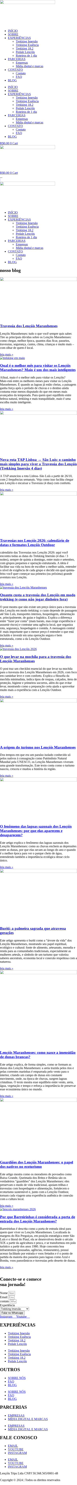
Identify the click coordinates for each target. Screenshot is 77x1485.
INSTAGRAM (17, 1453)
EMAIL (13, 1445)
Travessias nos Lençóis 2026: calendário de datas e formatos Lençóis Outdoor (34, 542)
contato (5, 1301)
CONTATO (15, 69)
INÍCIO (13, 30)
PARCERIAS (16, 59)
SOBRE (13, 34)
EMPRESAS (16, 1415)
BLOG (12, 80)
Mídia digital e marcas (29, 66)
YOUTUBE (15, 1449)
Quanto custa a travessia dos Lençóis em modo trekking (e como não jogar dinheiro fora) (37, 597)
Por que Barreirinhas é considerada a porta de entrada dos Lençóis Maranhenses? (37, 1219)
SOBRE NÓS (17, 1378)
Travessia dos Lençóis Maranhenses (28, 326)
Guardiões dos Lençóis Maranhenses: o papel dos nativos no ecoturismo (36, 1164)
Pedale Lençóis (25, 52)
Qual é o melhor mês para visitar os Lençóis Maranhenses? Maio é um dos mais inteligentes (38, 367)
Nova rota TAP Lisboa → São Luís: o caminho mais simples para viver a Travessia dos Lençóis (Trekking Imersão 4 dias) (38, 464)
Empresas (22, 62)
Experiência (7, 1305)
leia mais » (6, 354)
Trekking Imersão (27, 41)
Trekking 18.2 (24, 48)
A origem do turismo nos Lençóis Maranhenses (38, 747)
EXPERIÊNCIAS (19, 38)
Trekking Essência (27, 45)
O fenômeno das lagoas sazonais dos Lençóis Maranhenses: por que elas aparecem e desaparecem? (36, 830)
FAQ (19, 76)
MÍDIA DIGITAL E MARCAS (28, 1419)
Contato (21, 73)
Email (4, 1297)
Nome (4, 1293)
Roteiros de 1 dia (26, 55)
